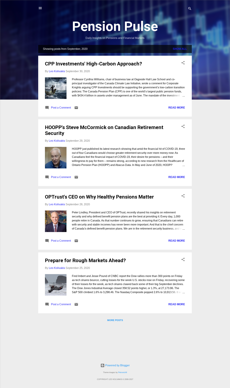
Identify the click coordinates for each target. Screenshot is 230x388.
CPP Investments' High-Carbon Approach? (93, 64)
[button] (183, 63)
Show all (180, 48)
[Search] (190, 9)
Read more (176, 107)
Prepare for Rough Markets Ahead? (85, 260)
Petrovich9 (122, 372)
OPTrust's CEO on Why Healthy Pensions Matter (99, 197)
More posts (115, 320)
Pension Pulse (115, 26)
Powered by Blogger (117, 365)
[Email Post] (76, 108)
